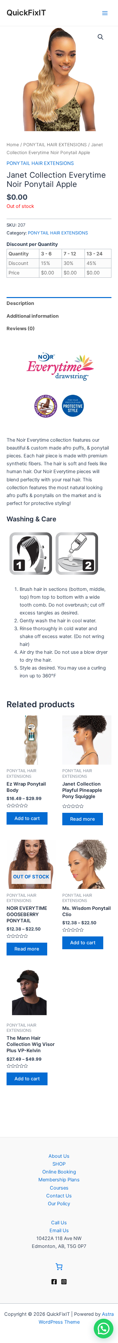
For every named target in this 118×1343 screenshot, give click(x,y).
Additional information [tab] (33, 316)
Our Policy (59, 1204)
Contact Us (59, 1196)
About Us (59, 1156)
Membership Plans (59, 1180)
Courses (59, 1188)
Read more (82, 819)
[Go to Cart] (59, 1267)
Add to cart (27, 818)
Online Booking (59, 1172)
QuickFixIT (26, 12)
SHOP (59, 1164)
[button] (101, 37)
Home (13, 144)
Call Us (59, 1223)
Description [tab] (20, 303)
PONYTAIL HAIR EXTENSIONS (55, 144)
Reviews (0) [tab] (21, 328)
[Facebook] (54, 1282)
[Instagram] (64, 1282)
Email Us (59, 1230)
